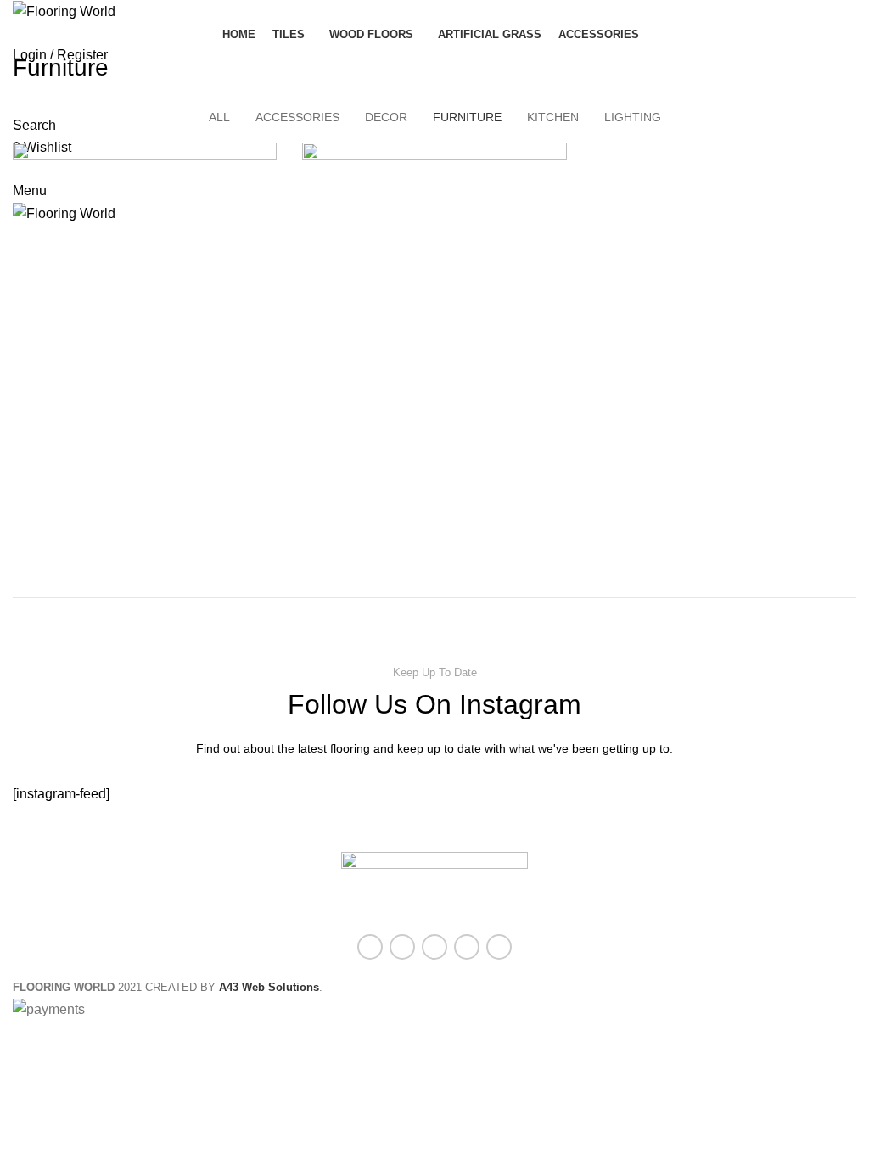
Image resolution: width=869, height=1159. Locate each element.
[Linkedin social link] (466, 947)
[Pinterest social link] (434, 947)
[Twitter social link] (402, 947)
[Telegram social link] (499, 947)
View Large (264, 155)
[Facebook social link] (370, 947)
